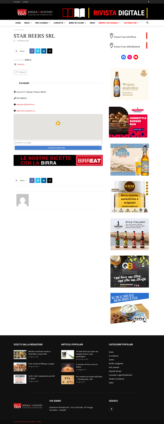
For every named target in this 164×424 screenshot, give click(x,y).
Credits (38, 422)
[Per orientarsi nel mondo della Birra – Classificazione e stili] (67, 379)
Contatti (25, 2)
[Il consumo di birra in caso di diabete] (67, 367)
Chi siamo (17, 2)
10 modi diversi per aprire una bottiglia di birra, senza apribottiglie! (87, 354)
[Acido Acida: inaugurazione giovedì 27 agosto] (20, 379)
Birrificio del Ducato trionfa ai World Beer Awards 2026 (39, 352)
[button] (147, 23)
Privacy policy (29, 422)
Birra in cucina (76, 23)
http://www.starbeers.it (25, 111)
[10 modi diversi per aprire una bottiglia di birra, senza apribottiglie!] (67, 354)
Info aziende (41, 23)
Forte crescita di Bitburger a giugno (41, 363)
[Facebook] (148, 2)
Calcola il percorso (56, 148)
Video (92, 23)
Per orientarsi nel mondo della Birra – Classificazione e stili (89, 377)
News (27, 23)
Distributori (130, 23)
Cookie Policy (18, 422)
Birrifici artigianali (108, 23)
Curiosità (58, 23)
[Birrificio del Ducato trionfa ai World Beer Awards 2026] (20, 354)
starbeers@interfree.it (25, 104)
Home (18, 23)
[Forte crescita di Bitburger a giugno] (20, 366)
